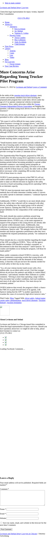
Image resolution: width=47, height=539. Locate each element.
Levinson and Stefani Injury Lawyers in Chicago (18, 534)
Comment (4, 489)
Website (3, 518)
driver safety (29, 298)
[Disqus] (23, 380)
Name (3, 509)
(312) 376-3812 (24, 18)
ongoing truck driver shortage (25, 95)
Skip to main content (12, 3)
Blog (12, 298)
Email (3, 514)
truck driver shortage (30, 300)
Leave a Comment (40, 87)
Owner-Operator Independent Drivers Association (20, 105)
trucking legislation (14, 303)
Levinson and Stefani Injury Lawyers (14, 8)
